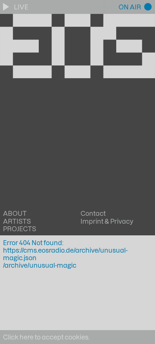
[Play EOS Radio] (7, 7)
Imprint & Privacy (107, 221)
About (15, 213)
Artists (17, 221)
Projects (19, 228)
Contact (93, 213)
